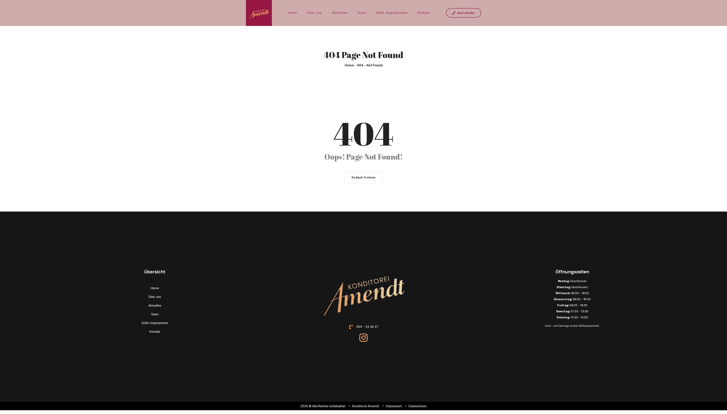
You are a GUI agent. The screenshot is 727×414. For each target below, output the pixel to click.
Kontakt (423, 12)
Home (292, 12)
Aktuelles (339, 12)
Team (361, 12)
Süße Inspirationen (392, 12)
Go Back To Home (363, 177)
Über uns (314, 12)
